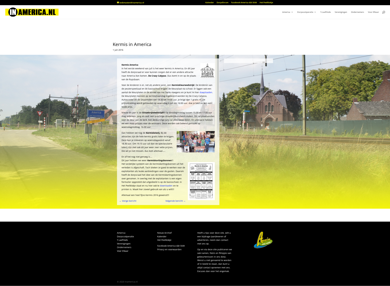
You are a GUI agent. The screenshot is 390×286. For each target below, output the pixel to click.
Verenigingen (341, 12)
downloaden (206, 92)
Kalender (209, 3)
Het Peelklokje (266, 3)
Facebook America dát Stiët (244, 3)
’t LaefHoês (325, 12)
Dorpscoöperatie (305, 12)
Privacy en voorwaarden (169, 249)
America (286, 12)
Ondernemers (357, 12)
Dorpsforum (222, 3)
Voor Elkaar (373, 12)
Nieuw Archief (164, 232)
